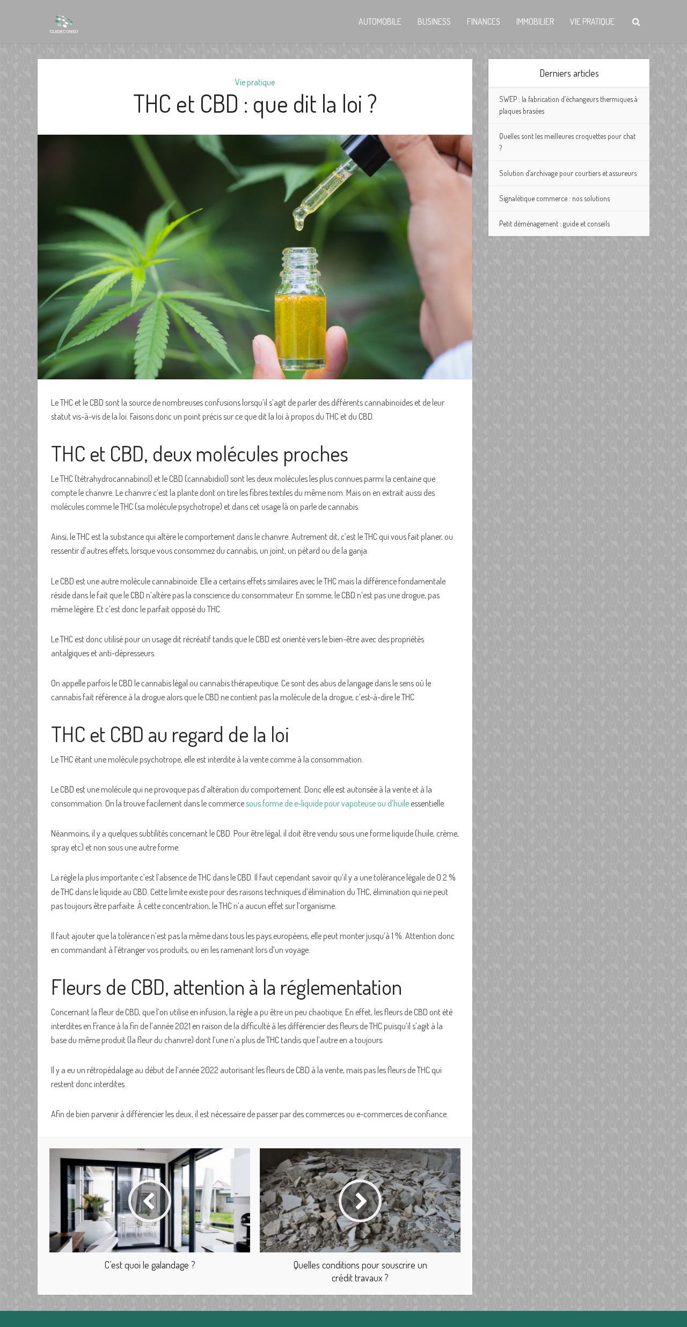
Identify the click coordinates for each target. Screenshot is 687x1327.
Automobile (380, 21)
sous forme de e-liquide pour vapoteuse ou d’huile (327, 803)
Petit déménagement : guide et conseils (554, 223)
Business (434, 21)
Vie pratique (592, 21)
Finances (483, 21)
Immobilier (535, 21)
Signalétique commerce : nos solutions (554, 198)
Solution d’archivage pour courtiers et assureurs (568, 173)
